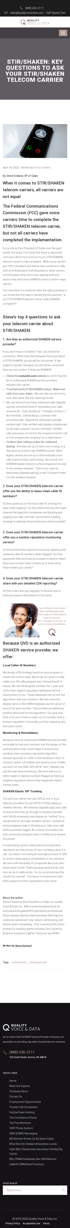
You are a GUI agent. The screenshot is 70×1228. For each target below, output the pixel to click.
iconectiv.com (28, 375)
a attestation (19, 962)
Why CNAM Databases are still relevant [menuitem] (32, 1158)
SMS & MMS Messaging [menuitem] (23, 1133)
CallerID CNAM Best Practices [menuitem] (26, 1164)
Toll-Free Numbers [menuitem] (20, 1122)
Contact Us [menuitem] (15, 1096)
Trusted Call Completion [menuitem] (23, 1107)
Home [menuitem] (12, 1080)
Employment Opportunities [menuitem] (25, 1101)
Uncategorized (38, 962)
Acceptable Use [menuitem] (31, 1223)
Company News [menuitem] (18, 1091)
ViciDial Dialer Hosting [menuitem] (22, 1112)
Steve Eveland (42, 167)
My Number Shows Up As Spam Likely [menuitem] (31, 1138)
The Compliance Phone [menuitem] (23, 1117)
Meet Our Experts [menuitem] (19, 1086)
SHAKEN (11, 649)
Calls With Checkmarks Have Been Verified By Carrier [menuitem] (36, 1151)
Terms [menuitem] (46, 1223)
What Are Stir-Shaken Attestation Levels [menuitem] (33, 1143)
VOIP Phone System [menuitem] (21, 1128)
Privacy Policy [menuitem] (13, 1223)
